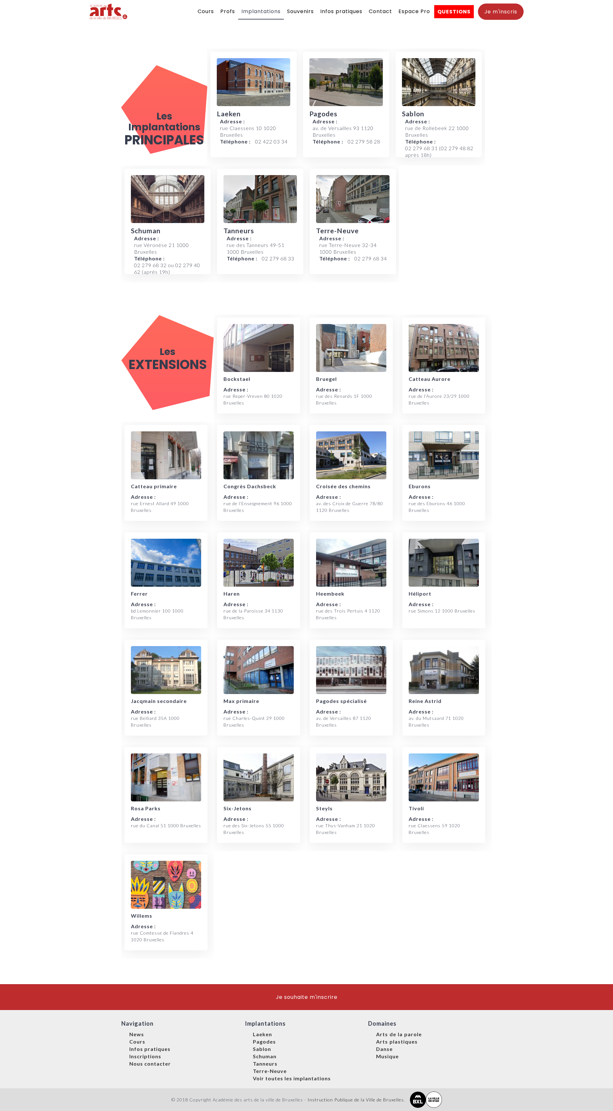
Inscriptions (145, 1056)
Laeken (262, 1034)
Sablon (262, 1049)
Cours (206, 11)
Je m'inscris (500, 11)
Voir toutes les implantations (292, 1078)
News (136, 1034)
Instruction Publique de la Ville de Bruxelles (355, 1099)
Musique (387, 1056)
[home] (108, 11)
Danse (384, 1049)
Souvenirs (300, 11)
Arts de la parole (399, 1034)
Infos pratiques (341, 11)
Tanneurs (265, 1064)
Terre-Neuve (270, 1071)
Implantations (261, 11)
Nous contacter (150, 1064)
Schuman (264, 1056)
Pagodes (264, 1041)
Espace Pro (414, 11)
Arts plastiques (397, 1041)
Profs (227, 11)
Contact (380, 11)
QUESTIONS (454, 11)
